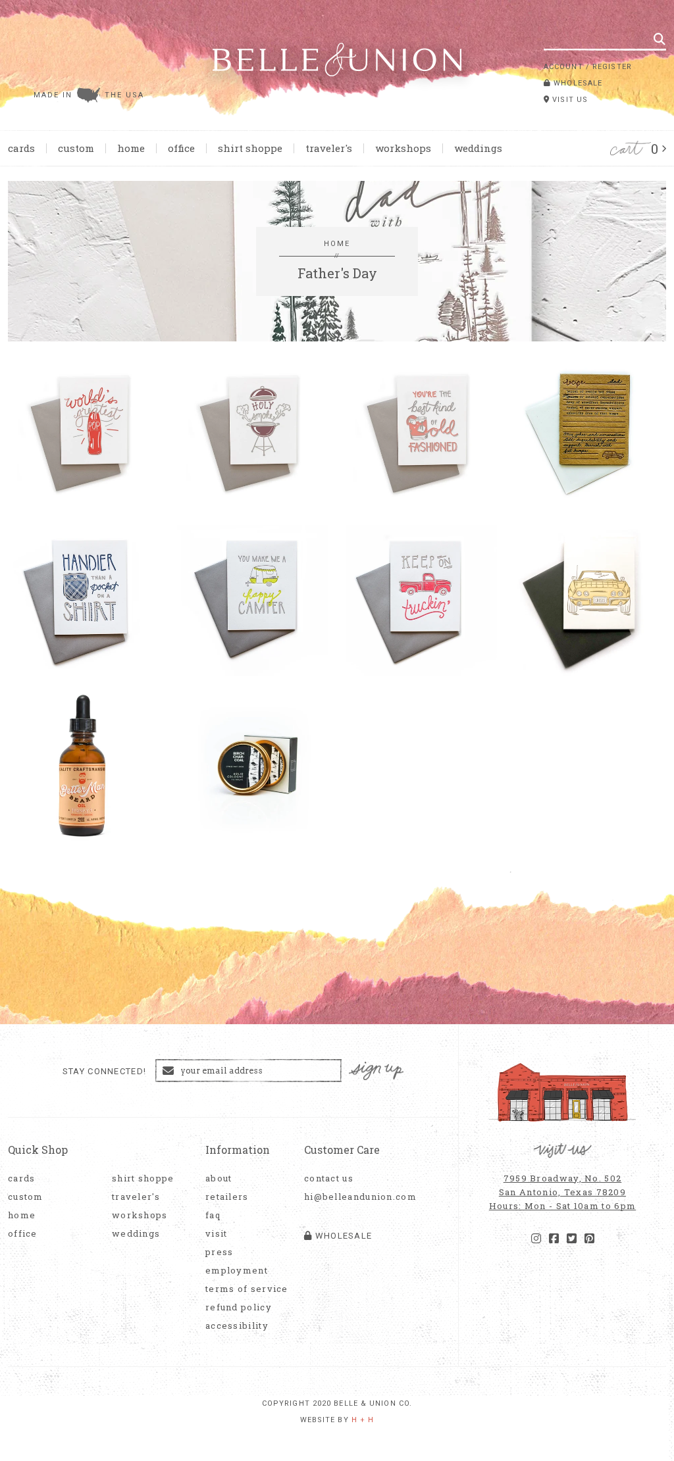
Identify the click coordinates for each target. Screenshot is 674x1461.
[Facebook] (554, 1239)
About (218, 1178)
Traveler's (328, 148)
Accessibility (237, 1326)
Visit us (569, 99)
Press (219, 1252)
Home (131, 148)
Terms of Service (246, 1289)
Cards (21, 148)
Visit (216, 1233)
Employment (236, 1270)
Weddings (478, 148)
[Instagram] (536, 1239)
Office (181, 148)
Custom (76, 148)
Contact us (328, 1178)
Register (612, 66)
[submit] (659, 39)
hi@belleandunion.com (353, 1197)
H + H (363, 1420)
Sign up (376, 1071)
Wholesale (576, 83)
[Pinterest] (589, 1239)
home (337, 243)
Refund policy (238, 1307)
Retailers (227, 1197)
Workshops (403, 148)
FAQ (212, 1215)
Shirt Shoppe (250, 148)
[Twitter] (572, 1239)
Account (563, 66)
